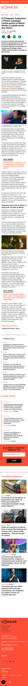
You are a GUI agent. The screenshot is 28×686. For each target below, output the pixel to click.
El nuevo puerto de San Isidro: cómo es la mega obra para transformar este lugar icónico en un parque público (14, 165)
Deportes (13, 441)
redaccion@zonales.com (7, 649)
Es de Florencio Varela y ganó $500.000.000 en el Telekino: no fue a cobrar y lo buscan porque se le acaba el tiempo (13, 407)
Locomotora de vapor (20, 1)
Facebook (3, 661)
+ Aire (3, 670)
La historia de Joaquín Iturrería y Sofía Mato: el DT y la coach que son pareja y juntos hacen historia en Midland (14, 347)
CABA (9, 626)
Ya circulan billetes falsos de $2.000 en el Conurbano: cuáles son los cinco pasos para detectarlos (14, 421)
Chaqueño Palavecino (8, 328)
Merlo (26, 1)
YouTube (10, 661)
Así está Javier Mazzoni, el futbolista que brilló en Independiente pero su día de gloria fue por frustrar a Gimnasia (13, 436)
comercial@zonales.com (7, 648)
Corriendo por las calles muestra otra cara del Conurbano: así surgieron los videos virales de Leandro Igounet (12, 590)
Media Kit (4, 655)
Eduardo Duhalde (5, 2)
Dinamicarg (4, 671)
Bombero (13, 1)
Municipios (4, 626)
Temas (11, 14)
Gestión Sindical (6, 668)
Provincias (4, 629)
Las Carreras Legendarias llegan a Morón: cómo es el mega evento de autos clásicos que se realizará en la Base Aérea (14, 296)
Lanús (3, 495)
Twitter (7, 661)
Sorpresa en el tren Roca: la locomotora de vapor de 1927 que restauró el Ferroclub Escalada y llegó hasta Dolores (14, 367)
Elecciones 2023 (6, 630)
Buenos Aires (4, 14)
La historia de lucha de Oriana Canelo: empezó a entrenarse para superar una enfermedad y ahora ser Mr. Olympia (13, 561)
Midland (8, 1)
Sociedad (17, 14)
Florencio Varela (8, 411)
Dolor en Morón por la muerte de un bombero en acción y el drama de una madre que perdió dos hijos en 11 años (14, 357)
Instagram (13, 661)
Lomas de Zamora (6, 554)
